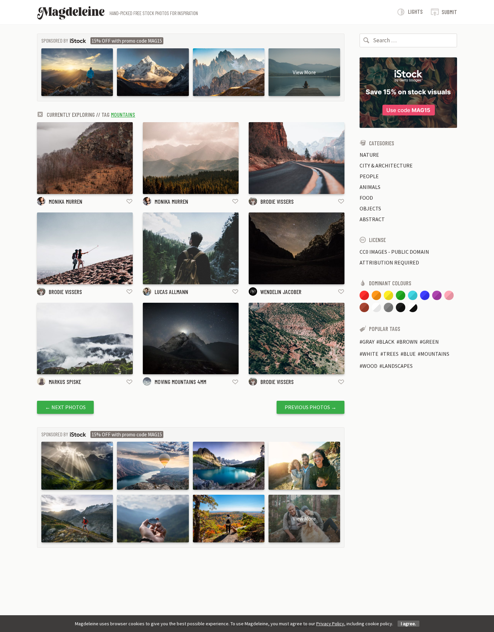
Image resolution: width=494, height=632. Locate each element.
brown (408, 341)
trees (391, 353)
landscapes (397, 365)
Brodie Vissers (277, 201)
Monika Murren (65, 201)
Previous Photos (310, 407)
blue (409, 353)
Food (366, 197)
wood (369, 365)
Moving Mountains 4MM (180, 381)
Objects (370, 208)
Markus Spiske (65, 381)
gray (368, 341)
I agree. (408, 624)
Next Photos (65, 407)
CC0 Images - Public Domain (394, 251)
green (430, 341)
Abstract (372, 219)
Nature (369, 154)
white (370, 353)
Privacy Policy (330, 624)
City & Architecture (386, 165)
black (387, 341)
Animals (370, 187)
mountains (123, 114)
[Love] (129, 201)
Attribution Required (389, 262)
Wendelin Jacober (280, 291)
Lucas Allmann (171, 291)
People (369, 176)
